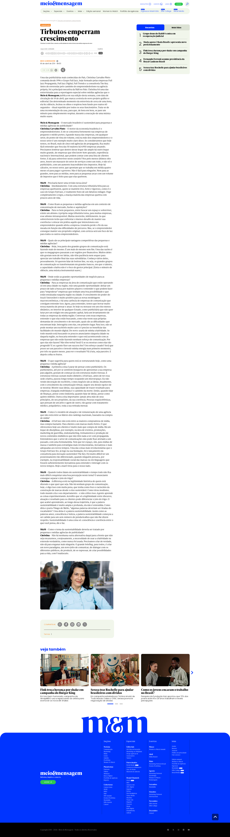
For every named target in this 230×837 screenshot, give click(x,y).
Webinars (107, 774)
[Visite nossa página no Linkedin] (183, 830)
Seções (46, 11)
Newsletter (144, 4)
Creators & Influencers (133, 767)
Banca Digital (108, 776)
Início (42, 21)
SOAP (128, 780)
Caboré (106, 804)
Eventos (70, 11)
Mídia (105, 754)
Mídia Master (153, 757)
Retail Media (179, 11)
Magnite (129, 802)
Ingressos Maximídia (150, 11)
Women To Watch (109, 762)
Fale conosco (176, 755)
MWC (105, 791)
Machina (129, 798)
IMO (127, 783)
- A (43, 70)
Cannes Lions (108, 787)
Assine (178, 4)
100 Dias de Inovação (133, 749)
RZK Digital (130, 808)
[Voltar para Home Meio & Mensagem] (61, 4)
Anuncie (174, 751)
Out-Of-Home (131, 769)
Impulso (129, 789)
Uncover (129, 804)
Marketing (107, 751)
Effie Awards (108, 802)
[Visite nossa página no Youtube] (189, 830)
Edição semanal (93, 11)
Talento (128, 758)
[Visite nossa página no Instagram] (178, 830)
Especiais (58, 11)
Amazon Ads (130, 785)
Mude (128, 806)
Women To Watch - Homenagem (155, 779)
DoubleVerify (130, 811)
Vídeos (106, 771)
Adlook (128, 813)
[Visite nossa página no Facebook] (168, 830)
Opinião (106, 758)
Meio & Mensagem (47, 61)
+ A (47, 70)
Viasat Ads (129, 800)
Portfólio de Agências (129, 11)
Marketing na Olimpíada (134, 751)
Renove (174, 748)
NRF (105, 794)
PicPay (128, 791)
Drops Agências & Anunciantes (132, 755)
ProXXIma (107, 760)
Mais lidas (176, 27)
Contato (157, 4)
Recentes (149, 27)
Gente (106, 756)
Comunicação (51, 21)
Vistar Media (130, 796)
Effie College (166, 11)
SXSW (105, 789)
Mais (80, 11)
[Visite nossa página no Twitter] (173, 830)
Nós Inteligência (131, 793)
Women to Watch (110, 11)
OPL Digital (130, 787)
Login (167, 4)
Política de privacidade (179, 753)
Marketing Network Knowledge (155, 774)
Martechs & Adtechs (133, 772)
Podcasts (106, 769)
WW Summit (108, 796)
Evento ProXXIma (109, 798)
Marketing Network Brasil (157, 764)
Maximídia (107, 800)
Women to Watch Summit (157, 749)
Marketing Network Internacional (155, 795)
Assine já (48, 782)
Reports (106, 780)
